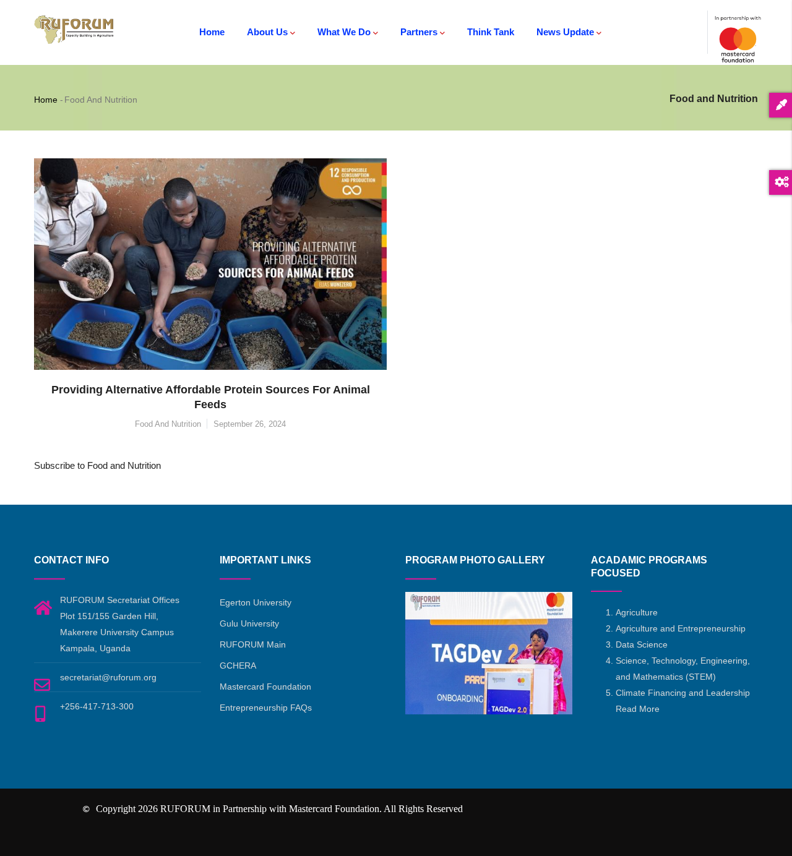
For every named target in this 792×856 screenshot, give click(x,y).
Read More (638, 709)
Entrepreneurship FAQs (266, 708)
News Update (565, 32)
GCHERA (238, 665)
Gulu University (249, 623)
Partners (418, 32)
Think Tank (490, 32)
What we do (344, 32)
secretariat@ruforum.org (108, 677)
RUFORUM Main (253, 644)
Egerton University (255, 602)
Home (212, 32)
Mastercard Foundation (265, 686)
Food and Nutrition (168, 424)
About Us (267, 32)
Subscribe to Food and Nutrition (97, 465)
